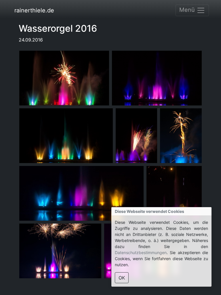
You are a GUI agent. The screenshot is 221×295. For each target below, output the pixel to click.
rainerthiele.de (34, 10)
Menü (188, 9)
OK (122, 278)
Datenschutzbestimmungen (141, 252)
